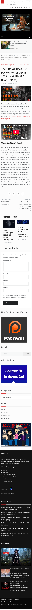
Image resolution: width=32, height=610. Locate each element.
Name (5, 274)
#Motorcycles (5, 119)
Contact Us (16, 599)
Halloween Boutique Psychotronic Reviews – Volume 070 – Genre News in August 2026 (16, 558)
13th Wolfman (5, 64)
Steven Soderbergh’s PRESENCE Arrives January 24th (8, 235)
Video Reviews (5, 66)
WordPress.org (5, 418)
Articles (12, 64)
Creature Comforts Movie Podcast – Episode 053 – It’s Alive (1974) (19, 587)
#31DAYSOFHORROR (16, 116)
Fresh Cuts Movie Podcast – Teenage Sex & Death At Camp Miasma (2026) (20, 575)
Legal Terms (20, 602)
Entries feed (4, 412)
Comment (6, 260)
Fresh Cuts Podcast (19, 568)
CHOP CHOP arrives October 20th (7, 203)
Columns (10, 599)
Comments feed (5, 415)
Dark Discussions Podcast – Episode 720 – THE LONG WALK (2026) (20, 44)
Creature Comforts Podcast (16, 581)
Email (5, 280)
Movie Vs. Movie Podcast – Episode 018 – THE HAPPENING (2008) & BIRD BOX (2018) (24, 206)
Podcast (27, 568)
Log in (3, 409)
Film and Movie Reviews (21, 64)
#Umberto (26, 116)
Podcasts (12, 571)
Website (5, 287)
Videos (12, 66)
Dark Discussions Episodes (8, 602)
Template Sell (12, 606)
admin (4, 83)
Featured (6, 553)
